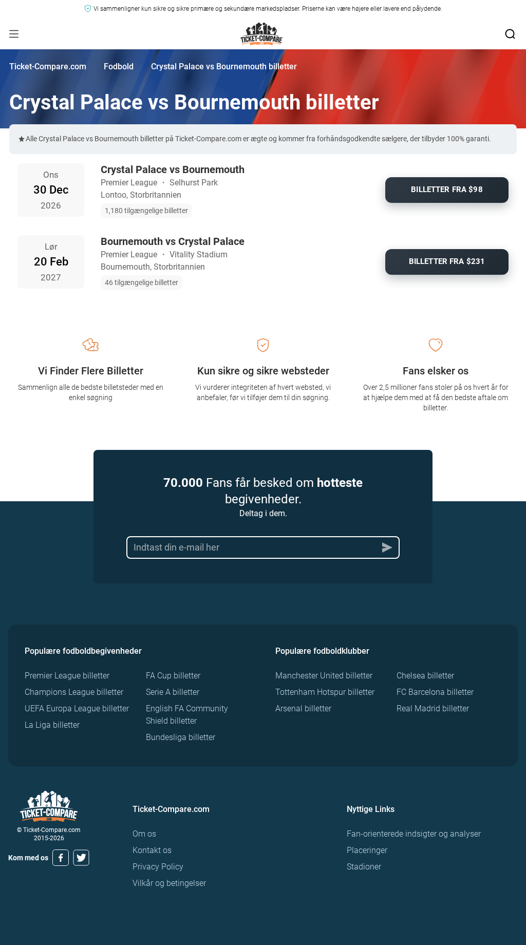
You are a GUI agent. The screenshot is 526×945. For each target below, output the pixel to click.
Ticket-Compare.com (47, 66)
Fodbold (119, 66)
